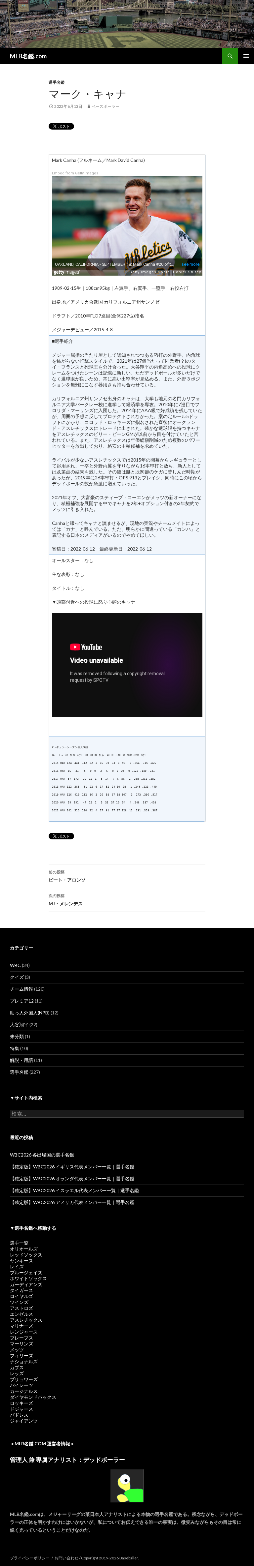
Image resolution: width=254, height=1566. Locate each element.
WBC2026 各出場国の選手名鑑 (42, 1155)
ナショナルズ (24, 1361)
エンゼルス (21, 1314)
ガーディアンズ (26, 1284)
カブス (17, 1367)
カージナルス (24, 1391)
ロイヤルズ (21, 1296)
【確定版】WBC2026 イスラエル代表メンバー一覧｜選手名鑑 (74, 1190)
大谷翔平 (19, 1024)
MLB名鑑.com (28, 56)
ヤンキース (21, 1260)
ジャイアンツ (24, 1421)
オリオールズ (24, 1248)
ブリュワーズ (24, 1379)
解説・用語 (21, 1060)
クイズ (17, 977)
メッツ (17, 1349)
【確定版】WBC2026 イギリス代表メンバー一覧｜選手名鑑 (72, 1166)
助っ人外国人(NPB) (30, 1012)
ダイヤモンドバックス (33, 1397)
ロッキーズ (21, 1403)
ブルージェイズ (26, 1272)
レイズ (17, 1266)
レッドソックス (26, 1254)
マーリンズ (21, 1343)
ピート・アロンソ (67, 876)
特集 (14, 1048)
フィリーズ (21, 1355)
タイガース (21, 1290)
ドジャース (21, 1409)
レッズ (17, 1373)
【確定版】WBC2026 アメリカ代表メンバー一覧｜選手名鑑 (72, 1202)
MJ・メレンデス (66, 899)
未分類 (17, 1036)
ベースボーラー (105, 106)
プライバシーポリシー (30, 1557)
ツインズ (19, 1302)
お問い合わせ (66, 1557)
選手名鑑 (56, 82)
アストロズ (21, 1308)
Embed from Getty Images (75, 173)
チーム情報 (21, 989)
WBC (15, 965)
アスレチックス (26, 1320)
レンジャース (24, 1332)
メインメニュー (246, 56)
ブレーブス (21, 1337)
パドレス (19, 1415)
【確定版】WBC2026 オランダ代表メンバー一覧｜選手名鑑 (72, 1178)
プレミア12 (22, 1001)
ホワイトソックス (28, 1278)
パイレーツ (21, 1385)
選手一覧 (19, 1243)
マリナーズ (21, 1326)
